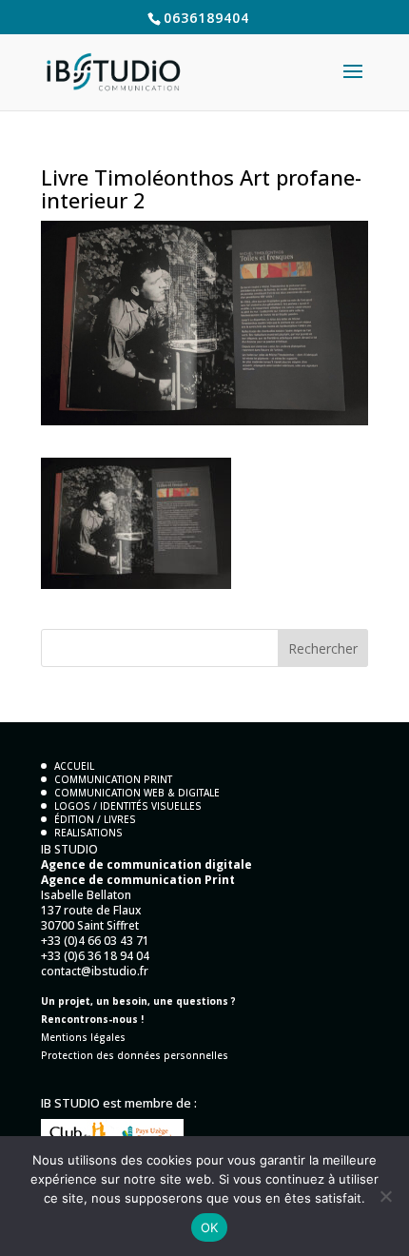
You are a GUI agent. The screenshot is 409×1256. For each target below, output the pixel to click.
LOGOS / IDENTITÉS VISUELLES (128, 806)
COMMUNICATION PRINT (113, 779)
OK (210, 1227)
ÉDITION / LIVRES (95, 819)
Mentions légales (83, 1037)
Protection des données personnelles (134, 1055)
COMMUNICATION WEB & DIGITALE (137, 792)
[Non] (385, 1196)
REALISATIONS (88, 832)
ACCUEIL (74, 766)
